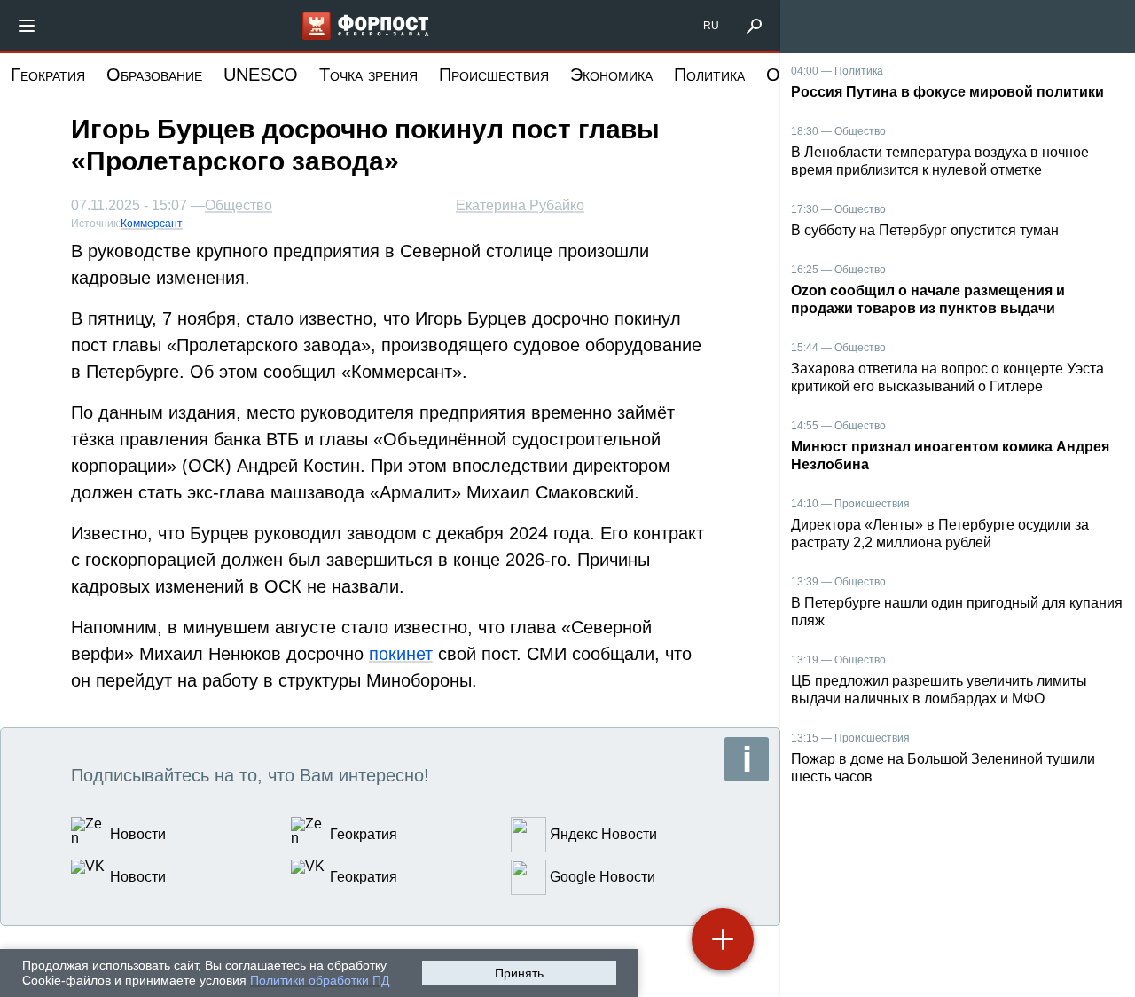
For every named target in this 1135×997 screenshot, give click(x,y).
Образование (154, 74)
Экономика (611, 74)
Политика (709, 74)
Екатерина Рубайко (520, 205)
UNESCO (260, 74)
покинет (401, 653)
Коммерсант (152, 223)
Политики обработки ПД (319, 980)
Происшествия (494, 74)
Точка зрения (368, 74)
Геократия (48, 74)
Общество (238, 206)
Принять (519, 973)
